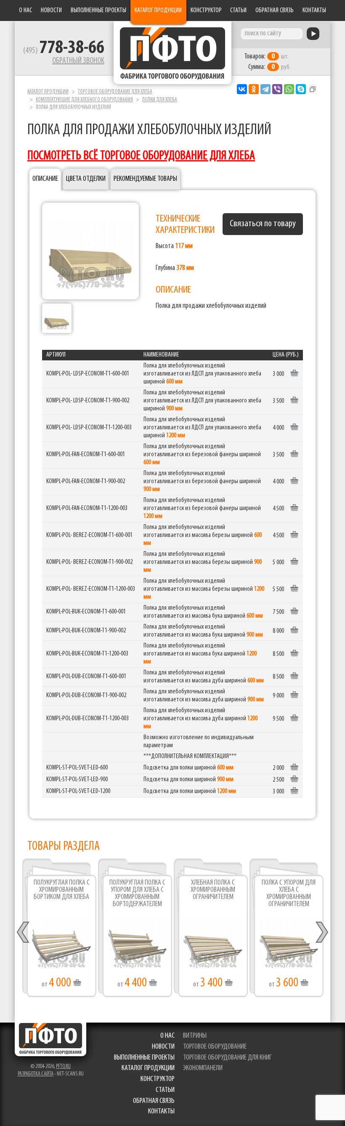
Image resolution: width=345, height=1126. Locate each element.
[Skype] (301, 89)
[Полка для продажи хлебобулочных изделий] (57, 318)
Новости (51, 10)
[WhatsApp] (289, 89)
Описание (45, 179)
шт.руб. (267, 62)
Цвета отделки (86, 179)
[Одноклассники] (254, 89)
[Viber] (277, 89)
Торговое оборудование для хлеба (115, 92)
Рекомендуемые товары (145, 179)
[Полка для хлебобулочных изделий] (90, 251)
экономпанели (203, 1068)
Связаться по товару (263, 224)
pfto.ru (63, 1066)
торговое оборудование (215, 1047)
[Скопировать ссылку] (313, 89)
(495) (63, 51)
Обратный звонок (78, 61)
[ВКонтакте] (242, 89)
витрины (195, 1036)
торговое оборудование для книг (227, 1058)
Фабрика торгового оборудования (172, 52)
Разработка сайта (35, 1074)
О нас (25, 10)
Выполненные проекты (98, 10)
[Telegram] (265, 89)
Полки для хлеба (159, 100)
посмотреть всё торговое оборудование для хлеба (141, 156)
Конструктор (206, 10)
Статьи (238, 10)
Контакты (314, 10)
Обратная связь (274, 10)
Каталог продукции (158, 10)
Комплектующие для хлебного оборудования (84, 100)
